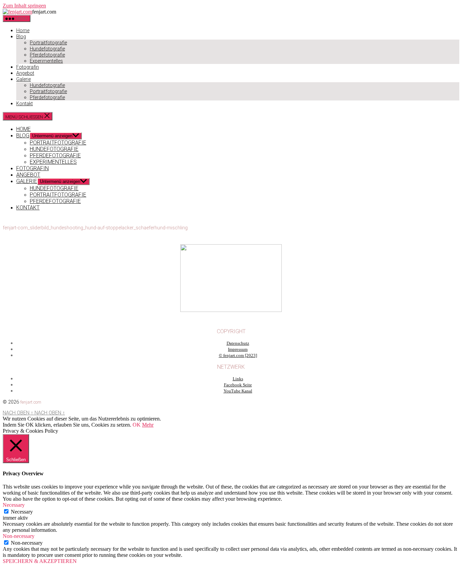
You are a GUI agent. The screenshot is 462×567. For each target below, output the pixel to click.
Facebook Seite (238, 385)
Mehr (148, 425)
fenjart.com (30, 402)
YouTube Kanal (238, 391)
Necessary (22, 512)
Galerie (23, 79)
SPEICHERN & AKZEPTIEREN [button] (40, 561)
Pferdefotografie (47, 55)
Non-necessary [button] (18, 536)
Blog (21, 37)
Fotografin (27, 67)
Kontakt (24, 104)
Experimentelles (46, 61)
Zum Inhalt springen (24, 5)
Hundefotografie (47, 49)
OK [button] (137, 425)
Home (22, 30)
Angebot (25, 73)
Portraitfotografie (48, 43)
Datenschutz (238, 343)
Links (238, 379)
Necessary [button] (14, 505)
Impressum (238, 349)
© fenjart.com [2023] (238, 355)
